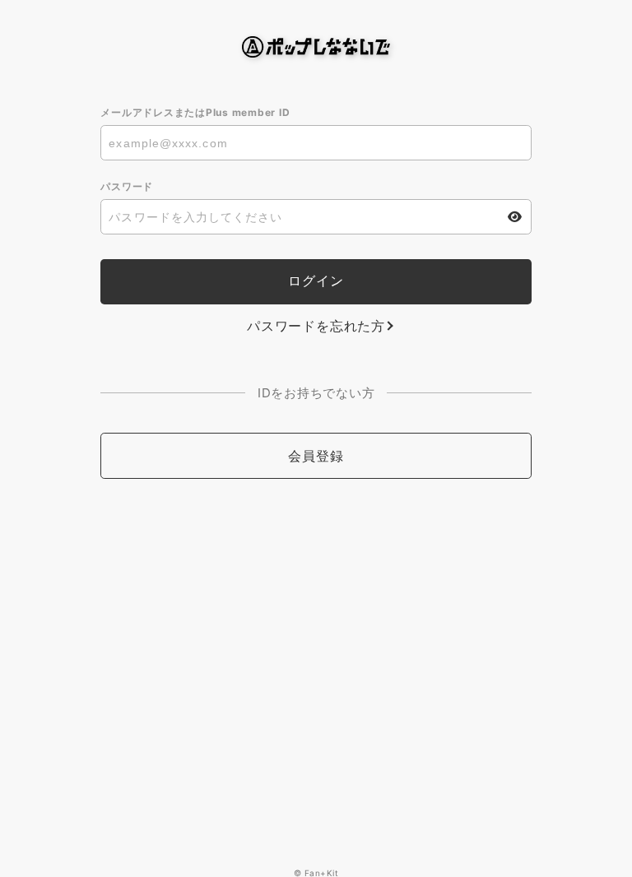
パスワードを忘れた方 (316, 326)
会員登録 (315, 456)
